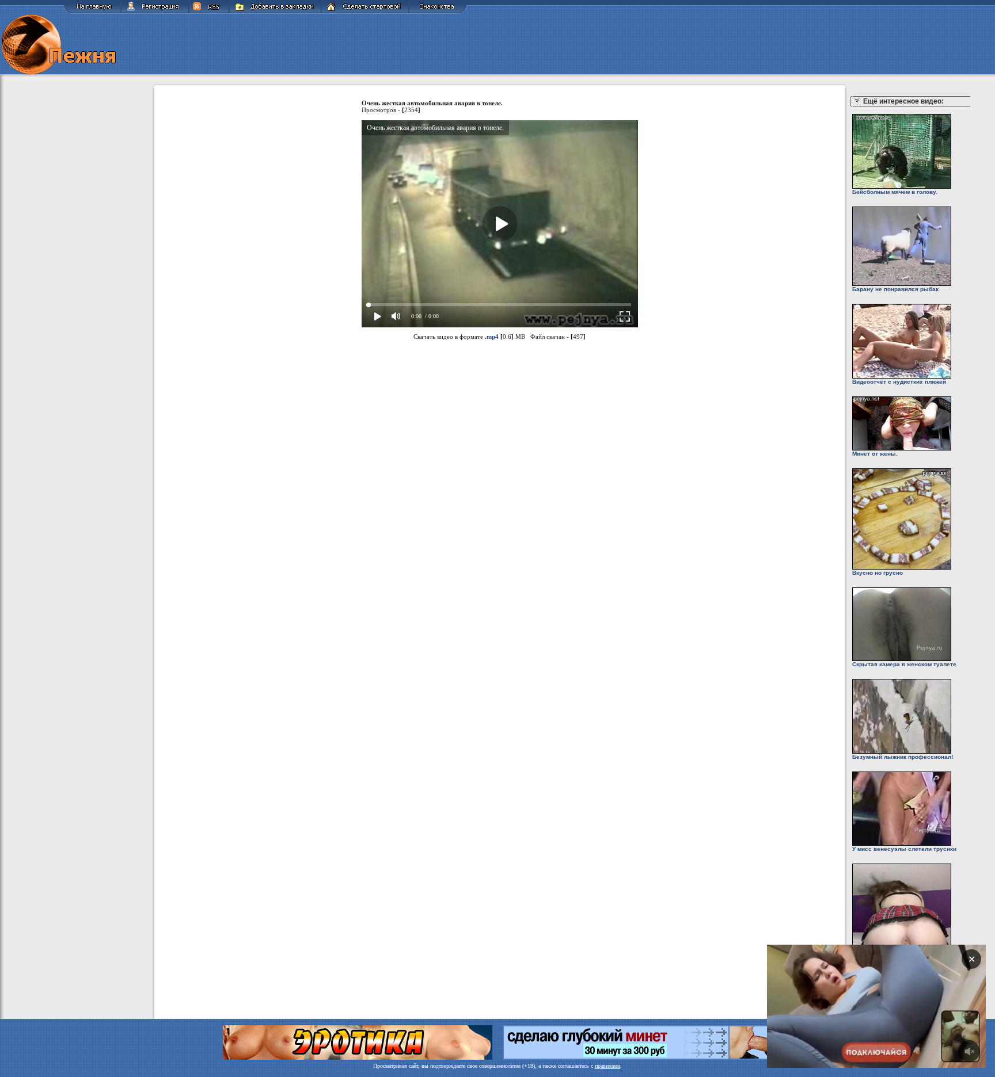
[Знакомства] (438, 12)
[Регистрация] (155, 12)
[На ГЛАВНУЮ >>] (92, 12)
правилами (607, 1066)
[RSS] (209, 12)
